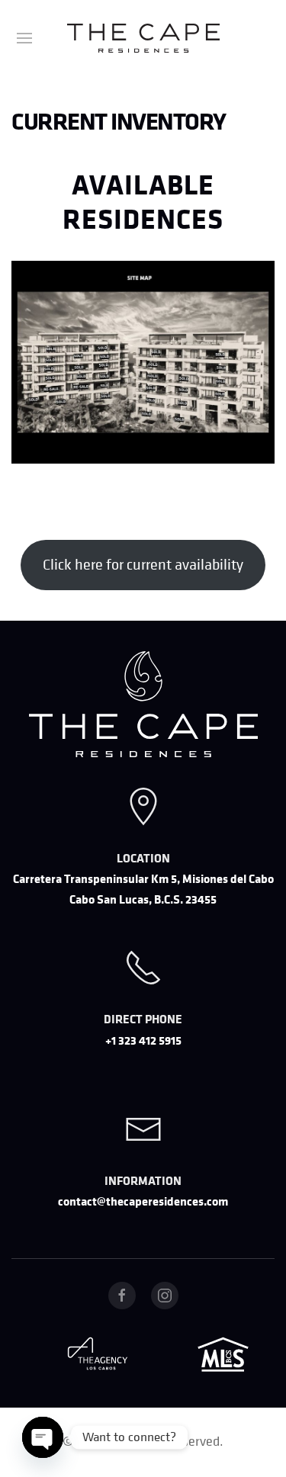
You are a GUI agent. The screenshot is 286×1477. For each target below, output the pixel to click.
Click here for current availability (143, 565)
